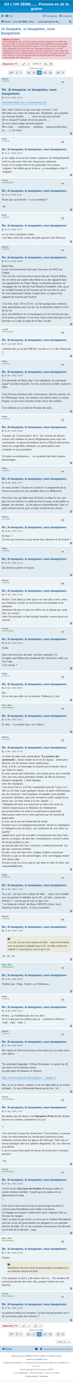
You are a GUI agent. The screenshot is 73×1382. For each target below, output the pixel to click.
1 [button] (21, 72)
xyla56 (5, 329)
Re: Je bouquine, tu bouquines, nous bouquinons (29, 91)
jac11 (4, 139)
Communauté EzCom (12, 1363)
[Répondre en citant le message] (62, 82)
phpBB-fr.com (41, 1359)
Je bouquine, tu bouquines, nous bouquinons (28, 31)
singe (4, 875)
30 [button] (50, 72)
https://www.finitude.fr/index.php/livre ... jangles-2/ (29, 1077)
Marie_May (7, 705)
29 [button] (44, 72)
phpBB (28, 1356)
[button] (11, 72)
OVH (51, 1369)
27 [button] (34, 72)
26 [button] (28, 72)
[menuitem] (9, 16)
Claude (5, 180)
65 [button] (58, 72)
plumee (5, 79)
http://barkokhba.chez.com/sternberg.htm (24, 102)
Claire (4, 361)
